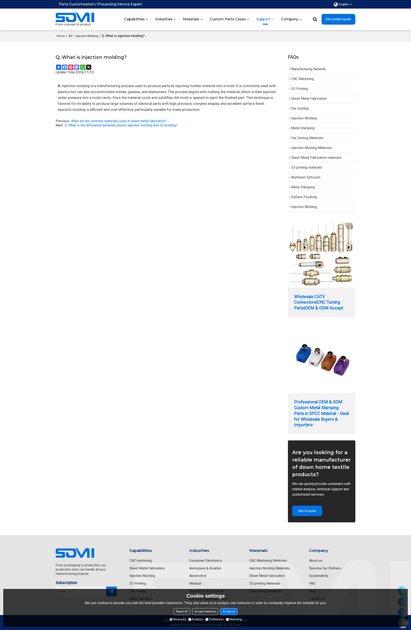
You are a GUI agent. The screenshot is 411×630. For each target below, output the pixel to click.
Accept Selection (205, 611)
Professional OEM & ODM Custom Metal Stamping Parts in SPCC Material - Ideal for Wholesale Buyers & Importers (321, 413)
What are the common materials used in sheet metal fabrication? (119, 121)
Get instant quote (338, 19)
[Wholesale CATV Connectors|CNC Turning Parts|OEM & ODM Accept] (321, 254)
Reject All (182, 611)
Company (289, 19)
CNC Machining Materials (268, 561)
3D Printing (137, 583)
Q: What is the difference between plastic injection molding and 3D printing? (121, 125)
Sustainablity (318, 576)
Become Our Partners (325, 568)
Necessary (179, 619)
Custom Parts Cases (228, 19)
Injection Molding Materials (269, 568)
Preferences (216, 619)
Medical (195, 583)
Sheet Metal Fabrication (147, 568)
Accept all (229, 611)
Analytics (197, 619)
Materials (191, 19)
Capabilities (134, 19)
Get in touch (307, 511)
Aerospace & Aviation (205, 568)
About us (315, 561)
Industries (164, 19)
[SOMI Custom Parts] (75, 17)
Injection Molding (87, 36)
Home (61, 36)
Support (263, 19)
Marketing (235, 619)
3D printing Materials (264, 583)
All (70, 36)
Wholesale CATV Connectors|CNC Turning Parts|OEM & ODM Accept (318, 302)
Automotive (197, 576)
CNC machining (140, 561)
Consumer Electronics (205, 561)
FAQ (312, 583)
